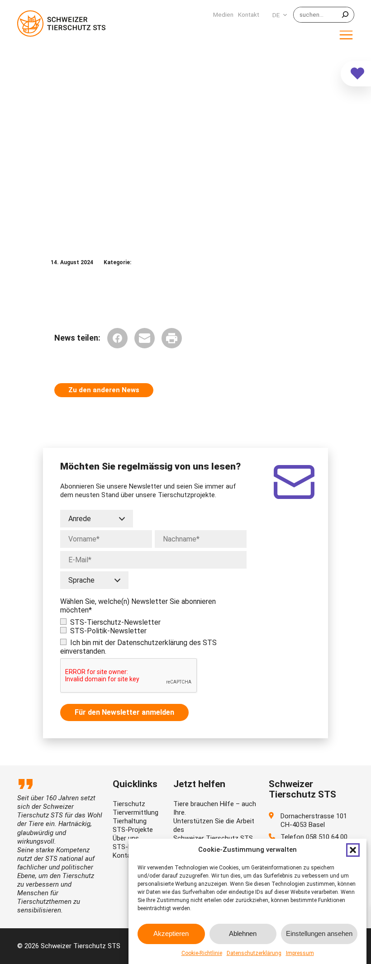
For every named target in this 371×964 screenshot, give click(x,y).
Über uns (126, 838)
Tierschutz (129, 804)
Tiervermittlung (135, 812)
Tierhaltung (130, 821)
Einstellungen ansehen (319, 933)
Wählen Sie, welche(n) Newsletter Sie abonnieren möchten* (138, 605)
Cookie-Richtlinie (201, 953)
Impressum (300, 953)
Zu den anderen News (103, 390)
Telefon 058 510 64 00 (314, 837)
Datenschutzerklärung (254, 953)
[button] (352, 850)
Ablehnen (243, 933)
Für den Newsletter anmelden (124, 712)
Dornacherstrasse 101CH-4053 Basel (314, 820)
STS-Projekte (133, 830)
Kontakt (125, 855)
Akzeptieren (171, 933)
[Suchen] (345, 14)
